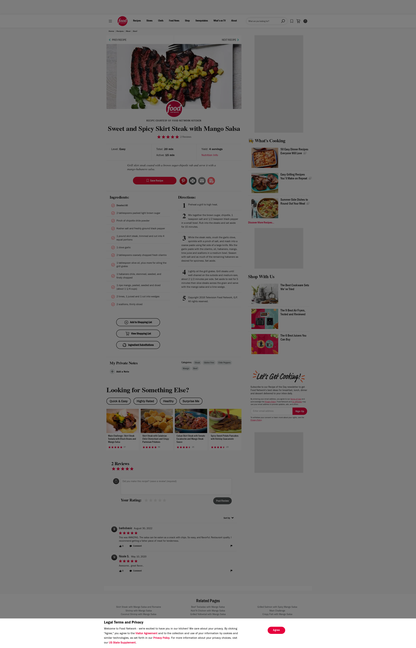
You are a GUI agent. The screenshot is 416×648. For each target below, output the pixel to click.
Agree (276, 630)
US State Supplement (122, 643)
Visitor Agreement (146, 633)
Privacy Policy (161, 638)
